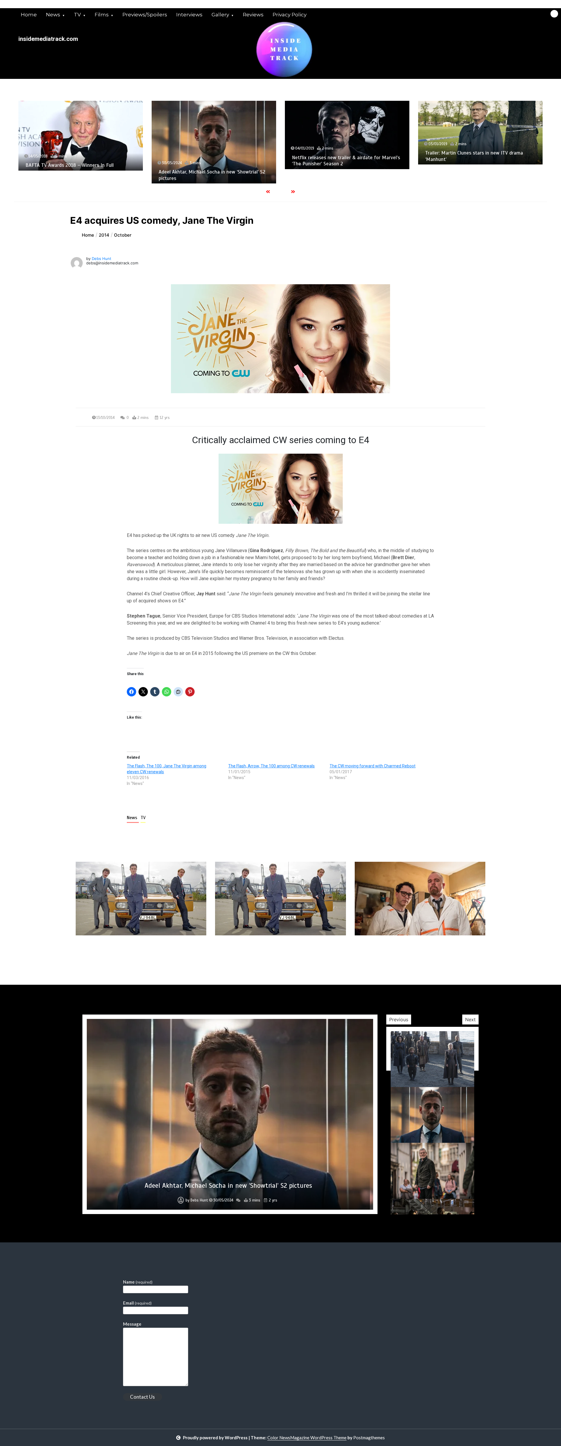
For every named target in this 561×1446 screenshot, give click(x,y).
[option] (80, 136)
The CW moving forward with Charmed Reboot (372, 766)
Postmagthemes (369, 1437)
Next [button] (470, 1019)
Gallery (220, 15)
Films (102, 15)
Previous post (104, 952)
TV (77, 15)
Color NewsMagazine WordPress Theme (307, 1437)
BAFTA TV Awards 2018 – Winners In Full (69, 165)
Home (29, 15)
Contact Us (142, 1397)
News (53, 15)
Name (138, 1281)
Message (132, 1324)
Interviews (189, 15)
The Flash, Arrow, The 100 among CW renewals (271, 766)
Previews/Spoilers (144, 15)
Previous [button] (398, 1019)
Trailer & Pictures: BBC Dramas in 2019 (228, 1186)
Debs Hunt (101, 258)
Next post (461, 952)
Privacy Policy (290, 15)
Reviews (253, 15)
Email (137, 1302)
